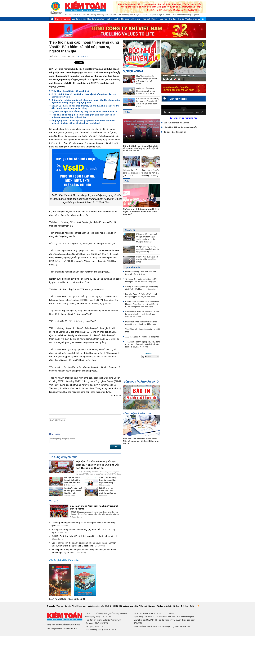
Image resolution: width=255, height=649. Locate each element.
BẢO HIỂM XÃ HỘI (57, 420)
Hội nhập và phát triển (128, 606)
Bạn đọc (154, 19)
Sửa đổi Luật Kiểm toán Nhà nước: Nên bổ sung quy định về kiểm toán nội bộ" (152, 441)
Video (127, 112)
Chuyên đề (130, 230)
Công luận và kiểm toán (137, 413)
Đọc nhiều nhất (132, 267)
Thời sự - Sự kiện (62, 19)
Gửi (115, 447)
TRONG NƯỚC (82, 57)
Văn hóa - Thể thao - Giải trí (172, 19)
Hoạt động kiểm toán (96, 19)
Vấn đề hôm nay (79, 19)
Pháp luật (146, 19)
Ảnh (127, 181)
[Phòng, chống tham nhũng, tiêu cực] (183, 61)
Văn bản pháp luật (193, 19)
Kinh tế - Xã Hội (111, 606)
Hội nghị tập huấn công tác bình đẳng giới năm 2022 (129, 173)
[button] (165, 112)
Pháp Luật (143, 606)
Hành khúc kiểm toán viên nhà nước (180, 127)
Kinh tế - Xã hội (113, 19)
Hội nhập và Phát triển (130, 19)
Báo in (141, 394)
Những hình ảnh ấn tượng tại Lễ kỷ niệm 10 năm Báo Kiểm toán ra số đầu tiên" (137, 211)
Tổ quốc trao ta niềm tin (175, 132)
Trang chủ (51, 606)
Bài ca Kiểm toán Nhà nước (176, 123)
